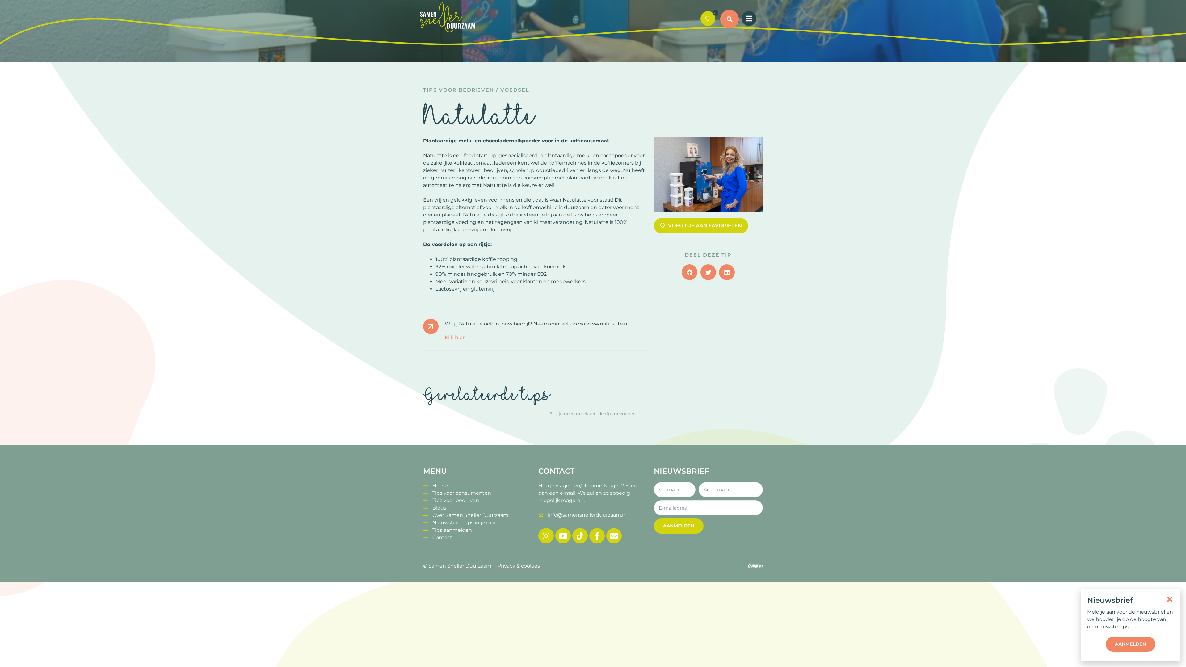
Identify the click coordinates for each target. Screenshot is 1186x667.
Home (440, 486)
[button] (729, 19)
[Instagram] (546, 535)
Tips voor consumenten (461, 493)
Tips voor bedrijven (458, 90)
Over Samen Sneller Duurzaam (470, 515)
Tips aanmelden (452, 530)
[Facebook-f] (597, 535)
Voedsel (514, 90)
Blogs (439, 508)
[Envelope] (614, 535)
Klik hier (455, 337)
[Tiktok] (580, 535)
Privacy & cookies (519, 566)
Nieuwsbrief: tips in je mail (464, 523)
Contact (442, 537)
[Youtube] (563, 535)
